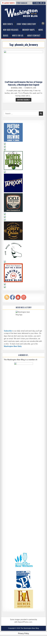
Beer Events (8, 24)
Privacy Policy (23, 633)
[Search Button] (42, 23)
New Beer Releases (10, 29)
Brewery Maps (28, 29)
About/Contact (33, 35)
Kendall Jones (17, 88)
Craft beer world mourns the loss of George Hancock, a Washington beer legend (23, 83)
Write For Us (17, 35)
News (40, 29)
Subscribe (8, 331)
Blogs (5, 35)
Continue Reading (24, 100)
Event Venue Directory (26, 24)
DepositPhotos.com (25, 622)
